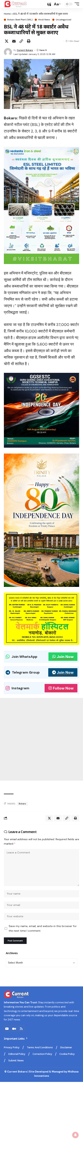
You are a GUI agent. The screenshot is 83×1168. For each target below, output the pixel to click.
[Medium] (14, 1029)
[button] (49, 4)
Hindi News (44, 20)
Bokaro (22, 803)
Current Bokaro (25, 50)
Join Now (65, 656)
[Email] (14, 41)
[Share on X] (6, 41)
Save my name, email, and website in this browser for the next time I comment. (43, 928)
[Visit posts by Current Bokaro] (8, 52)
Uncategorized (63, 20)
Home (7, 13)
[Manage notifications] (75, 1135)
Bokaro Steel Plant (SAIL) (19, 20)
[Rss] (21, 1029)
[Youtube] (7, 1029)
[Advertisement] (41, 739)
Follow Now (63, 688)
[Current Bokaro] (15, 4)
